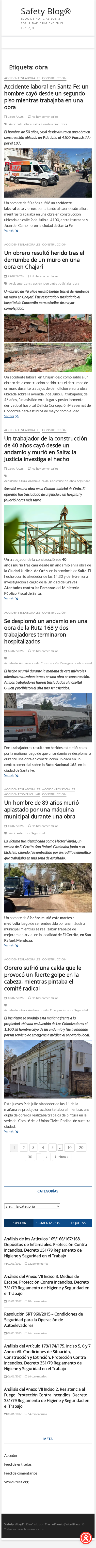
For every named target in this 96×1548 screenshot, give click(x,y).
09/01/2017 (14, 1414)
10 (69, 1147)
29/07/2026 (15, 276)
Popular (19, 1223)
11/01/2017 (14, 1301)
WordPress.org (16, 1482)
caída (36, 124)
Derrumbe (50, 283)
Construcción (54, 78)
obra (64, 124)
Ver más (9, 230)
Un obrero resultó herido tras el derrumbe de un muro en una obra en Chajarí (44, 259)
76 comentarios (37, 1333)
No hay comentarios (44, 116)
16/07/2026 (15, 651)
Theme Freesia (54, 1524)
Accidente (16, 124)
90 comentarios (37, 1301)
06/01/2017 (14, 1376)
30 (30, 1157)
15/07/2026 (15, 826)
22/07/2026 (15, 468)
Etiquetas (77, 1223)
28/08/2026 (15, 116)
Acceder (10, 1455)
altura (28, 124)
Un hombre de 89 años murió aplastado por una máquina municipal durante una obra (41, 809)
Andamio (34, 481)
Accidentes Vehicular (22, 794)
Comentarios (48, 1223)
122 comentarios (37, 1263)
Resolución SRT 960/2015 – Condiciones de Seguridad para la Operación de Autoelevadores (43, 1319)
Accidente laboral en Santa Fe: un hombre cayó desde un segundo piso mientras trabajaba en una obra (46, 97)
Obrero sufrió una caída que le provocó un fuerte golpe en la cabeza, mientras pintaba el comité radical (42, 978)
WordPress (72, 1524)
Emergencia (68, 663)
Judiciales (64, 283)
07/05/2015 (14, 1333)
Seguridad (84, 481)
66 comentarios (37, 1376)
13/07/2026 (15, 998)
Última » (61, 1157)
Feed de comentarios (20, 1473)
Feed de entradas (18, 1464)
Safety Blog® (46, 11)
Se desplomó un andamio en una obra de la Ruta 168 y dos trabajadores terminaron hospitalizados (45, 631)
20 (81, 1147)
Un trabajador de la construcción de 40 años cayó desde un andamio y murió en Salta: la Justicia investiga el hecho (45, 448)
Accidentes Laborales (22, 78)
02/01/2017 (14, 1263)
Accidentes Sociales (58, 789)
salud (88, 663)
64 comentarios (37, 1414)
